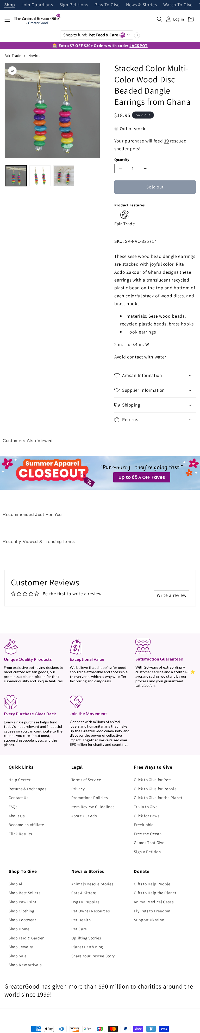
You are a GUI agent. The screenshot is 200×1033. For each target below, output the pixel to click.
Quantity (121, 159)
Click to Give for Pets (153, 779)
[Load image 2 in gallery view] (39, 175)
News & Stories (141, 5)
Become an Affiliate (26, 824)
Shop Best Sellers (24, 892)
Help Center (19, 779)
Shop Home (19, 928)
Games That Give (149, 842)
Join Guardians (37, 5)
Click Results (20, 833)
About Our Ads (84, 815)
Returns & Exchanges (27, 788)
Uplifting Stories (86, 937)
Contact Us (18, 797)
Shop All (16, 883)
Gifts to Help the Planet (155, 892)
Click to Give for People (155, 788)
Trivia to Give (146, 806)
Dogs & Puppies (85, 901)
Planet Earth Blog (87, 946)
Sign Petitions (73, 5)
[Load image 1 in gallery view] (16, 175)
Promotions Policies (89, 797)
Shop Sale (18, 955)
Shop (9, 5)
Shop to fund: (90, 35)
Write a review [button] (171, 595)
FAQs (13, 806)
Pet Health (81, 919)
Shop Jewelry (21, 946)
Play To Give (107, 5)
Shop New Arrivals (25, 964)
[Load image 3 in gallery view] (63, 175)
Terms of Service (86, 779)
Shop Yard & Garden (27, 937)
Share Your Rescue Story (93, 955)
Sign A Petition (147, 851)
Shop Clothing (21, 910)
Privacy (78, 788)
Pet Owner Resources (90, 910)
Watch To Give (178, 5)
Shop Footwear (22, 919)
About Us (16, 815)
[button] (7, 19)
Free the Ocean (147, 833)
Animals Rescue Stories (92, 883)
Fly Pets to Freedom (152, 910)
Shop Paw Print (22, 901)
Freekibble (144, 824)
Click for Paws (146, 815)
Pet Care (79, 928)
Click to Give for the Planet (158, 797)
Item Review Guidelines (93, 806)
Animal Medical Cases (153, 901)
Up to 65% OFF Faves (141, 477)
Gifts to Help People (152, 883)
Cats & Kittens (84, 892)
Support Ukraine (149, 919)
